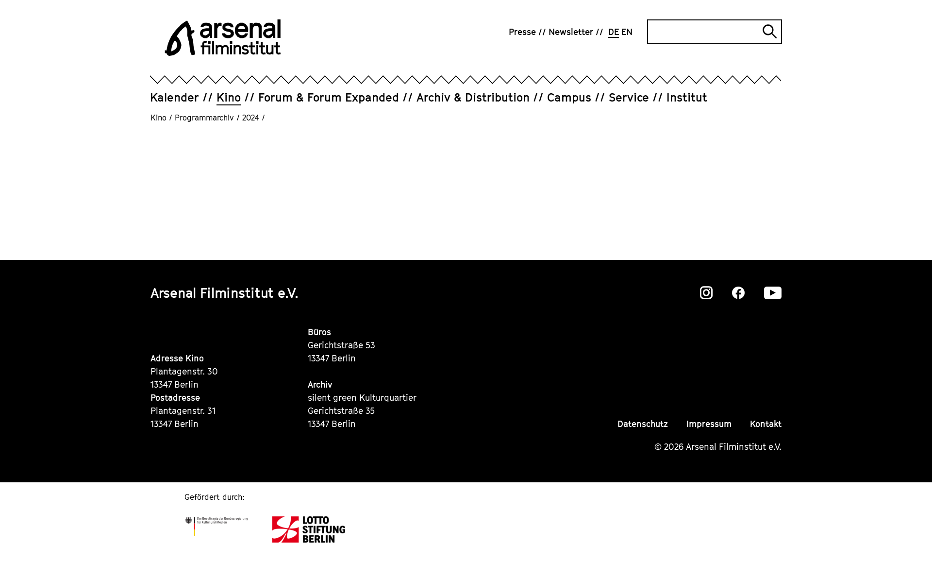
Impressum (709, 424)
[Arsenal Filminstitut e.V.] (223, 37)
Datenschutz (642, 424)
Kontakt (766, 424)
